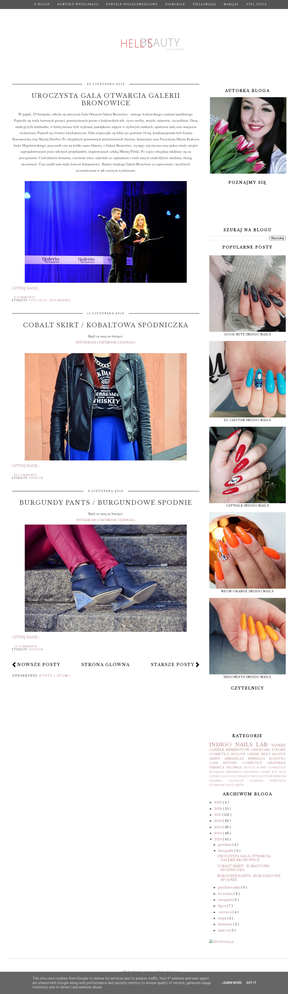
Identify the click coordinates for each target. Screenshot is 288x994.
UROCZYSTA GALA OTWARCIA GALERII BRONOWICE (106, 99)
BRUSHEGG (234, 772)
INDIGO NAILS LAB (238, 744)
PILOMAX (234, 767)
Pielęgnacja (204, 4)
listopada (226, 851)
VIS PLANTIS (234, 785)
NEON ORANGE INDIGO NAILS (247, 591)
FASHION (36, 478)
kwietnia (225, 924)
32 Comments (25, 475)
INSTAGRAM (86, 342)
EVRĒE (265, 772)
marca (224, 930)
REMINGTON (237, 750)
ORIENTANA (260, 750)
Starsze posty (172, 664)
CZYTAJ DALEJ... (26, 288)
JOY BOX (279, 772)
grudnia (225, 845)
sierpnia (225, 900)
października (229, 887)
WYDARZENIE (60, 300)
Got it (251, 983)
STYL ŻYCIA (256, 4)
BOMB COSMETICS (271, 767)
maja (222, 918)
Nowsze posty (38, 664)
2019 (218, 802)
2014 (218, 833)
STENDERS (217, 785)
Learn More (232, 983)
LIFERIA (215, 776)
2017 (218, 815)
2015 (218, 827)
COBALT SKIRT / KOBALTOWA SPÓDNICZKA (106, 325)
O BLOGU (42, 4)
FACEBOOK (108, 342)
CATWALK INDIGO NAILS (247, 505)
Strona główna (150, 13)
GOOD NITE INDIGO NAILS (247, 334)
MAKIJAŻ (231, 4)
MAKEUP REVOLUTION (255, 776)
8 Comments (24, 297)
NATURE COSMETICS (242, 763)
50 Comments (25, 646)
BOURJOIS (216, 772)
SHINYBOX (278, 780)
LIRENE (253, 754)
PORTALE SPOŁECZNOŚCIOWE (132, 4)
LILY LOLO (230, 776)
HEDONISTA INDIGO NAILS (247, 677)
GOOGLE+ (128, 342)
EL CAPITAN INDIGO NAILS (247, 420)
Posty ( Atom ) (55, 675)
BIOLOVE (238, 754)
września (226, 894)
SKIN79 (214, 758)
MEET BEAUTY (273, 754)
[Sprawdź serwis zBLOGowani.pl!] (221, 941)
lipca (222, 906)
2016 (218, 821)
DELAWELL (252, 772)
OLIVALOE (236, 780)
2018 (218, 809)
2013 (218, 839)
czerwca (225, 912)
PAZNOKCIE (175, 4)
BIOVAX (249, 767)
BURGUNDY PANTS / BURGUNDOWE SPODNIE (105, 502)
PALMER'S (256, 780)
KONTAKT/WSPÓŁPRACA (78, 4)
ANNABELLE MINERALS (244, 758)
